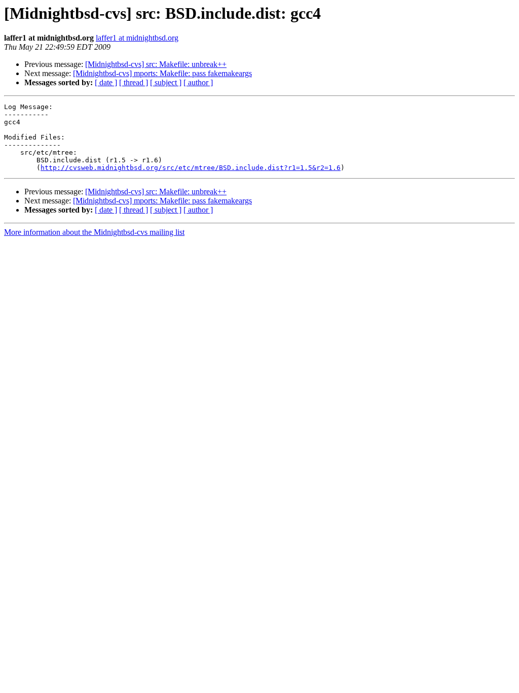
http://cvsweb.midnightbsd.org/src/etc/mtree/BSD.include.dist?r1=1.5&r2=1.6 (191, 167)
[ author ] (198, 82)
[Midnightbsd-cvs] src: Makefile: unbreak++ (156, 64)
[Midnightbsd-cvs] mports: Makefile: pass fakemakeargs (162, 73)
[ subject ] (165, 82)
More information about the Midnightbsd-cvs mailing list (94, 232)
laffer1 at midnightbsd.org (137, 37)
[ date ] (106, 82)
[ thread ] (133, 82)
